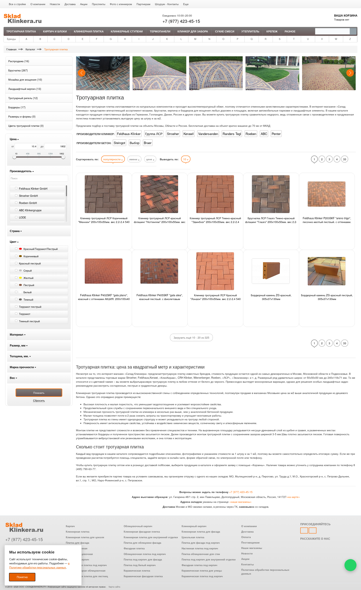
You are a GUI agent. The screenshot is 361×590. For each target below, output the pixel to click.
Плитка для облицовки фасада (142, 542)
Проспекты (98, 4)
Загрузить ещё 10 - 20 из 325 (191, 337)
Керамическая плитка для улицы (202, 570)
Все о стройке (17, 4)
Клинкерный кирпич (194, 526)
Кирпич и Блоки (55, 31)
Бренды (11, 39)
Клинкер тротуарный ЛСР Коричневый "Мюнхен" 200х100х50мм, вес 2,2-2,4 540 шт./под (104, 219)
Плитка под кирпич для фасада (143, 559)
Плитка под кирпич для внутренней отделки (209, 559)
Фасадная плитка (134, 548)
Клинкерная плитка (89, 31)
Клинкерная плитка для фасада (201, 531)
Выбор (134, 142)
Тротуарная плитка (21, 31)
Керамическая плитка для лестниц (87, 576)
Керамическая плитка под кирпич (202, 576)
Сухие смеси (224, 31)
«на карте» (293, 497)
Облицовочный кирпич (138, 526)
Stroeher (173, 133)
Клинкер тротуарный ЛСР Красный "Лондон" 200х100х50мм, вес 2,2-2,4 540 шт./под (215, 296)
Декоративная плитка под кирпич (86, 565)
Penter (276, 133)
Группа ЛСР (153, 133)
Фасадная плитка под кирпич (199, 565)
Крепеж (272, 31)
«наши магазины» (240, 502)
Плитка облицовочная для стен (201, 554)
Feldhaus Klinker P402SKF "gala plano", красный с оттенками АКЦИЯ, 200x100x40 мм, (104, 296)
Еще (186, 4)
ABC (264, 133)
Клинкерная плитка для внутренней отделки (151, 537)
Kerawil (189, 133)
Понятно (22, 577)
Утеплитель (250, 31)
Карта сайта (114, 586)
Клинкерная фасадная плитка (142, 531)
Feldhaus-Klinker (129, 133)
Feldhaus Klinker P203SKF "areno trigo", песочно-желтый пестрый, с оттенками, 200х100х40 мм (327, 219)
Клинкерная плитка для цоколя (85, 537)
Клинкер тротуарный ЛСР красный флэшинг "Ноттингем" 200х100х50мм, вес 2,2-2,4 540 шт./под (159, 219)
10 (185, 159)
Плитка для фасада (77, 542)
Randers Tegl (232, 133)
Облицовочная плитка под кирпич (145, 554)
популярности (112, 159)
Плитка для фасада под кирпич (201, 542)
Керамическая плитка (137, 570)
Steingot (119, 142)
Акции (83, 4)
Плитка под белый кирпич (140, 565)
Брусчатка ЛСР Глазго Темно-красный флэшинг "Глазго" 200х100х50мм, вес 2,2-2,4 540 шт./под (271, 219)
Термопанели (160, 31)
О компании (37, 4)
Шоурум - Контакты (167, 4)
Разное (290, 31)
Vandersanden (208, 133)
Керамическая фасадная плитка (143, 576)
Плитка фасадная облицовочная (85, 570)
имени (133, 159)
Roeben (251, 133)
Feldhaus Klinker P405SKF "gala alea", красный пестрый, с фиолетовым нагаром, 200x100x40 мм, (160, 296)
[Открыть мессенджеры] (350, 565)
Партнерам (143, 4)
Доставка (70, 4)
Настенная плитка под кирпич (200, 548)
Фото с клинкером (121, 4)
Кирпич (70, 526)
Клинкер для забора (192, 31)
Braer (148, 142)
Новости (55, 4)
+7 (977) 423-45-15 (181, 21)
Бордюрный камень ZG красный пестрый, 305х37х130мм (327, 296)
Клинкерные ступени (127, 31)
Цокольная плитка (193, 537)
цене (149, 159)
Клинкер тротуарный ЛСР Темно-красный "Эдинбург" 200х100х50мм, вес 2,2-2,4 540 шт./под (215, 219)
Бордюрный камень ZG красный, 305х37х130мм (271, 296)
